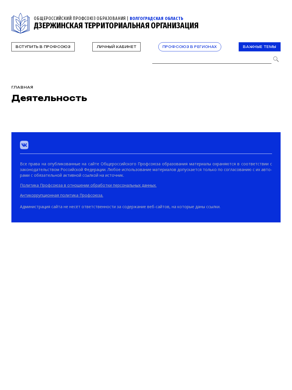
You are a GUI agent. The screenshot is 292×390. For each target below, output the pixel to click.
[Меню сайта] (276, 16)
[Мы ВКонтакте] (24, 145)
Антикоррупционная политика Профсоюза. (61, 195)
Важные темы (259, 47)
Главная (22, 87)
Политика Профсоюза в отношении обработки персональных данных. (88, 185)
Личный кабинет (116, 47)
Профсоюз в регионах (190, 47)
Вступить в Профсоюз (43, 47)
